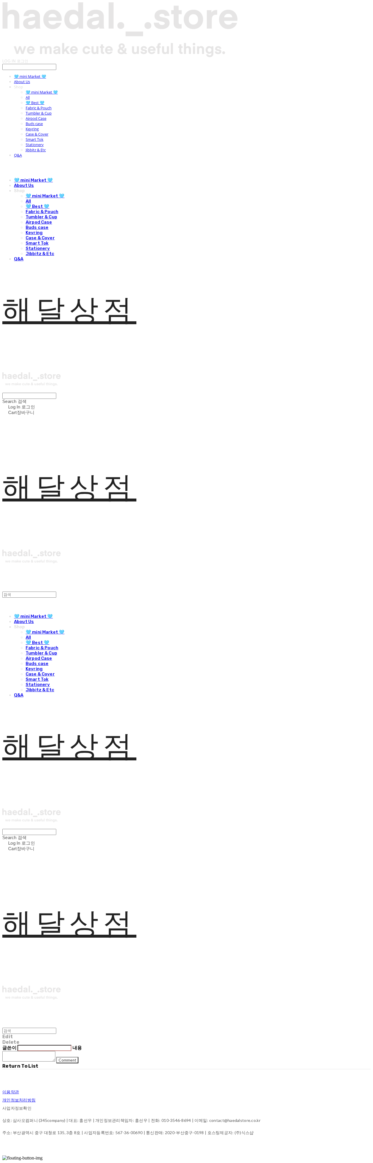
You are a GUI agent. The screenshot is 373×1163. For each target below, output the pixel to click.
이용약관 (10, 1091)
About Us (22, 81)
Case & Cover (37, 134)
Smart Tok (34, 139)
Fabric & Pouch (39, 107)
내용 (77, 1047)
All (28, 97)
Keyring (32, 128)
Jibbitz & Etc (36, 149)
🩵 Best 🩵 (35, 102)
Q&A (18, 155)
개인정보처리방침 (19, 1099)
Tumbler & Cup (39, 113)
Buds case (34, 123)
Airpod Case (36, 118)
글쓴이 (9, 1047)
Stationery (35, 144)
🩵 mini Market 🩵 (30, 76)
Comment (67, 1060)
